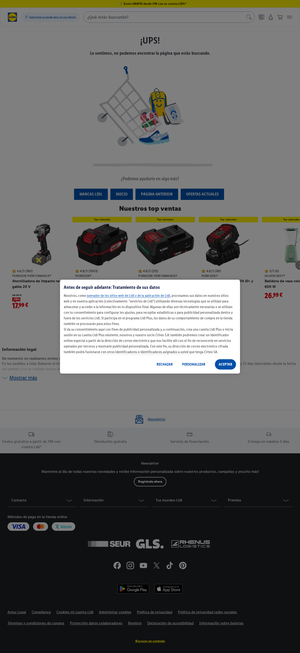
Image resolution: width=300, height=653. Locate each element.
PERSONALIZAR (193, 364)
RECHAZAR (165, 364)
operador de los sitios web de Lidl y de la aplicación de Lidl (128, 295)
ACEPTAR (225, 364)
